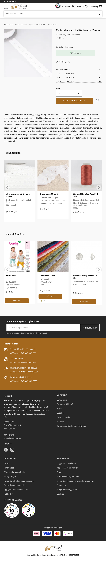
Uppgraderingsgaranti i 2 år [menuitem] (16, 489)
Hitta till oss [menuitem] (9, 467)
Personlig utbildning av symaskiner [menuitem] (19, 481)
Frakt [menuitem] (59, 472)
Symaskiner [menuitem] (62, 399)
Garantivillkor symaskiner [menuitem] (68, 476)
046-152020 (11, 1)
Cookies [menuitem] (60, 494)
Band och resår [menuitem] (63, 417)
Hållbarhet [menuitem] (8, 494)
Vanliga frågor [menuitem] (10, 476)
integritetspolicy (43, 333)
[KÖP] (74, 101)
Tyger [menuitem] (59, 408)
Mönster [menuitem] (60, 421)
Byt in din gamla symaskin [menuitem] (15, 485)
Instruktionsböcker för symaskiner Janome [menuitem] (75, 481)
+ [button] (78, 93)
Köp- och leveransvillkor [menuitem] (67, 467)
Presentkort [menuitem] (62, 485)
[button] (6, 6)
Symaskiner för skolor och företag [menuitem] (71, 426)
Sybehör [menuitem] (60, 412)
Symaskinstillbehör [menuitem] (65, 404)
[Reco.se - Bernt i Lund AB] (58, 6)
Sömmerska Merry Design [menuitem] (15, 472)
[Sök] (99, 14)
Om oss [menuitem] (7, 463)
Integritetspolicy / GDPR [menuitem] (67, 489)
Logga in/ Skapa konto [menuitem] (66, 463)
